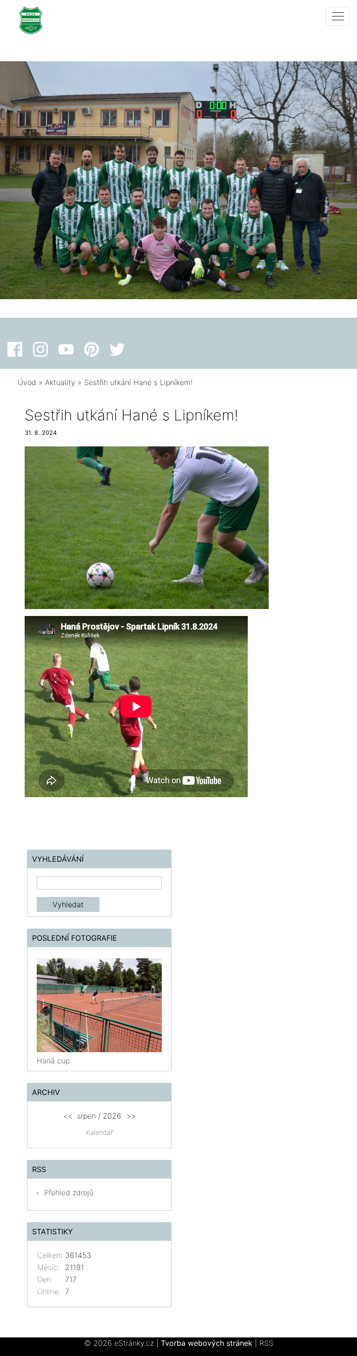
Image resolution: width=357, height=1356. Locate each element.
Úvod (27, 382)
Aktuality (60, 382)
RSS (266, 1343)
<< (68, 1115)
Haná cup (53, 1060)
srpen (86, 1115)
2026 (112, 1115)
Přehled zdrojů (68, 1192)
